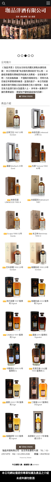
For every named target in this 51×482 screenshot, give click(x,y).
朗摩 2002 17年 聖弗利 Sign (14, 403)
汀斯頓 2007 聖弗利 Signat (39, 403)
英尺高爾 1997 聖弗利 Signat (14, 302)
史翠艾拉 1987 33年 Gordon (14, 133)
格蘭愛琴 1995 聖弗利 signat (14, 437)
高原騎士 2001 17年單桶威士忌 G (38, 437)
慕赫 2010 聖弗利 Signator (39, 336)
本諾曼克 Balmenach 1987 (40, 201)
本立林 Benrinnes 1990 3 (39, 234)
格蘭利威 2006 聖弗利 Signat (39, 302)
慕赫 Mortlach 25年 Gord (14, 167)
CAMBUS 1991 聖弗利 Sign (14, 336)
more (25, 96)
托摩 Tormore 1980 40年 (40, 167)
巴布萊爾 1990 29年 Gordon (14, 268)
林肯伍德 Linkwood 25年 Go (39, 133)
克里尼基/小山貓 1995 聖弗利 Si (39, 369)
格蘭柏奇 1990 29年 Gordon (40, 268)
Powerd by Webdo (25, 457)
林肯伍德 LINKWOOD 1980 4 (13, 201)
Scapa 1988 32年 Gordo (14, 234)
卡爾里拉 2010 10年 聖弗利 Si (14, 369)
